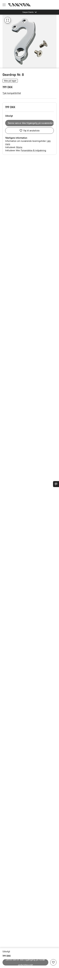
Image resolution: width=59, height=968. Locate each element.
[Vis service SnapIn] (56, 484)
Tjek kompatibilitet (12, 93)
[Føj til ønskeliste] (53, 962)
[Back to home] (19, 4)
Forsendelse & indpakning (33, 150)
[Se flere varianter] (3, 65)
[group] (29, 41)
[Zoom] (7, 20)
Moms (19, 147)
